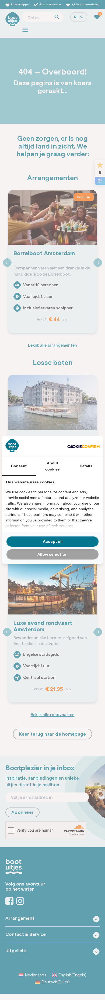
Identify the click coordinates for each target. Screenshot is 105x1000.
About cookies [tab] (52, 466)
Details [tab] (86, 466)
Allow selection (52, 554)
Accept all (52, 541)
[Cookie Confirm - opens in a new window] (83, 446)
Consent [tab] (19, 466)
